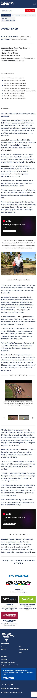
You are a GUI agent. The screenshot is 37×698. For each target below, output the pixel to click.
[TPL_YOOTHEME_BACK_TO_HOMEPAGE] (7, 4)
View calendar (6, 11)
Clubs (20, 652)
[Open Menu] (34, 3)
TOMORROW (31, 15)
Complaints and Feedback (8, 662)
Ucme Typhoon (12, 343)
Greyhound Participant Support (9, 665)
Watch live (30, 11)
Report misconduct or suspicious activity (15, 670)
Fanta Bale (5, 116)
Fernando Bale (15, 145)
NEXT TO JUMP (6, 15)
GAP (20, 646)
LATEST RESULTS (16, 15)
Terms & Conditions (14, 688)
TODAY (24, 15)
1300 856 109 (8, 678)
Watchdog (4, 646)
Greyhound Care (23, 649)
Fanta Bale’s (6, 297)
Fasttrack (3, 649)
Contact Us (4, 659)
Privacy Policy (4, 688)
